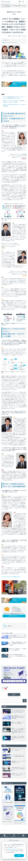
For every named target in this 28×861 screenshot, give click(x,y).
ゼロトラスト (14, 42)
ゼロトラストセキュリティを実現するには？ (11, 576)
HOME (2, 4)
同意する (19, 855)
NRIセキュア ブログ (8, 4)
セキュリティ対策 (7, 42)
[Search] (25, 700)
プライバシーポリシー (12, 849)
